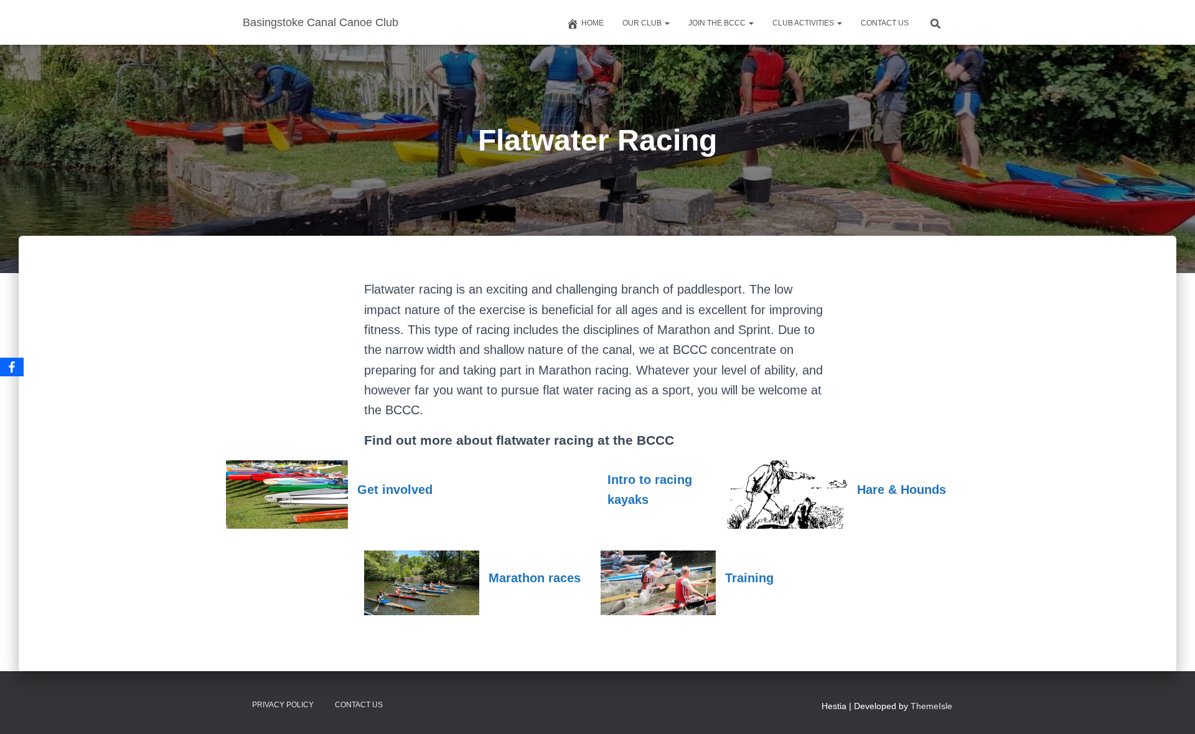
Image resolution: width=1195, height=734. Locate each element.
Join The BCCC (717, 23)
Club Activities (804, 23)
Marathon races (535, 578)
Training (749, 578)
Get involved (395, 489)
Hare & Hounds (901, 489)
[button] (666, 23)
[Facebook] (12, 367)
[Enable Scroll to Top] (1170, 709)
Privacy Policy (283, 704)
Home (592, 23)
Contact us (885, 23)
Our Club (642, 23)
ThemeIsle (931, 706)
